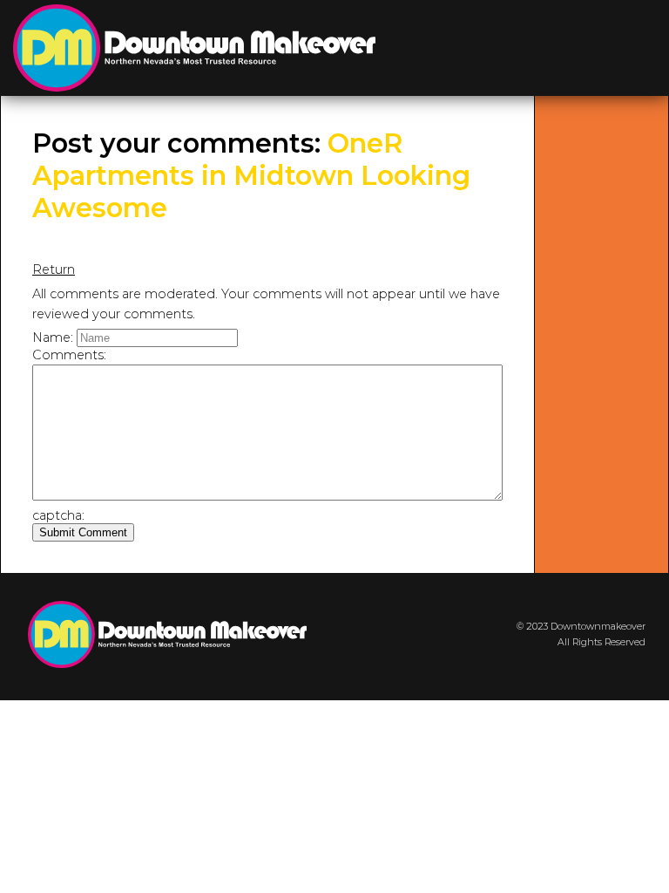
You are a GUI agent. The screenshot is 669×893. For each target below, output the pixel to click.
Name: (52, 337)
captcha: (58, 515)
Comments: (69, 355)
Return (53, 269)
